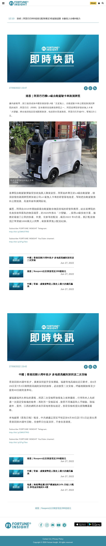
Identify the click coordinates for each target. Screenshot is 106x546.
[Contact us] (52, 525)
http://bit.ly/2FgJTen (18, 242)
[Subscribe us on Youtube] (58, 525)
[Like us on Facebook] (41, 525)
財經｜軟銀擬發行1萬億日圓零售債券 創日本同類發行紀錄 (44, 19)
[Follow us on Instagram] (47, 525)
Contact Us (47, 539)
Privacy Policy (57, 539)
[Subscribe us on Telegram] (64, 525)
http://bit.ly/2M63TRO (19, 232)
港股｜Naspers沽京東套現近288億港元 (46, 271)
